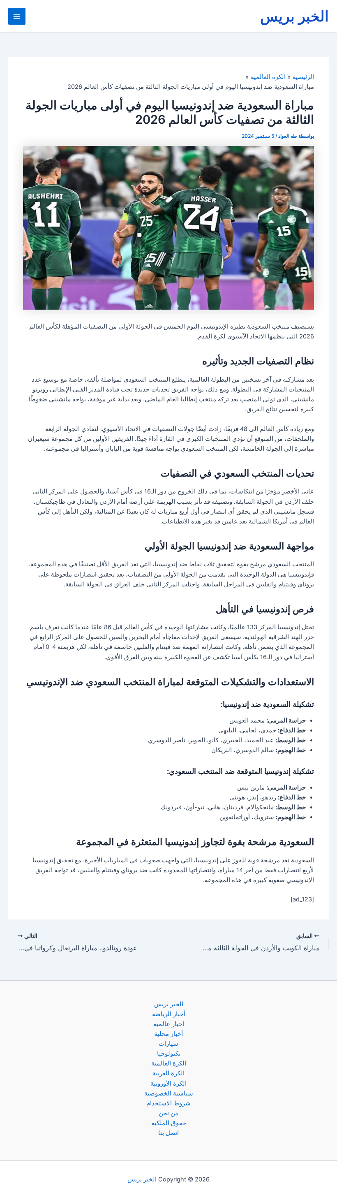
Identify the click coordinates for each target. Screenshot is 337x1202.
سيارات (168, 1043)
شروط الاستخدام (168, 1103)
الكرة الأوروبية (168, 1083)
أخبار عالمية (168, 1024)
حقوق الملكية (168, 1123)
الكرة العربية (168, 1073)
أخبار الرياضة (168, 1014)
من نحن (168, 1113)
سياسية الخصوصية (168, 1093)
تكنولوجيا (168, 1053)
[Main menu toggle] (16, 16)
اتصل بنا (168, 1133)
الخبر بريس (294, 16)
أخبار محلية (168, 1034)
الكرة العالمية (168, 1063)
